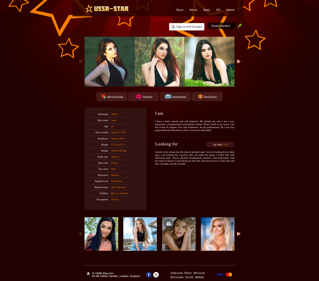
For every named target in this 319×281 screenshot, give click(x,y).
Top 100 (189, 276)
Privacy (188, 272)
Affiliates (199, 276)
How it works (176, 276)
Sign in (179, 9)
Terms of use (176, 272)
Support (230, 9)
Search (206, 9)
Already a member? (220, 25)
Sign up (193, 9)
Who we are (199, 272)
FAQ (218, 9)
